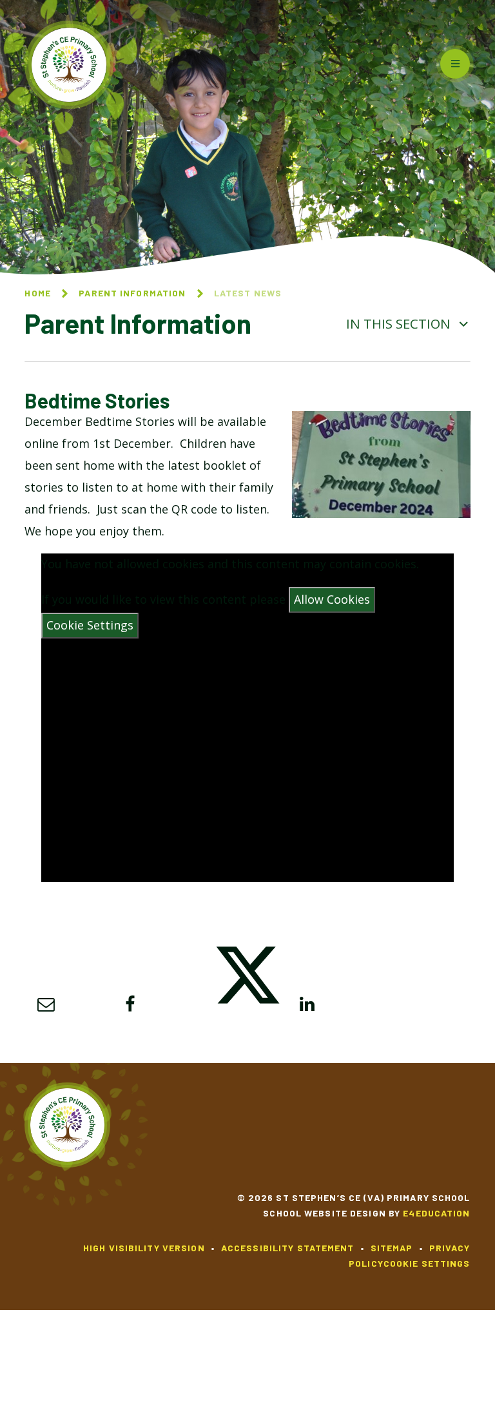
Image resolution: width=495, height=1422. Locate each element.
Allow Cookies (332, 599)
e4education (436, 1212)
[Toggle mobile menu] (455, 64)
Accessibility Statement (287, 1247)
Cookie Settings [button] (427, 1263)
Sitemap (392, 1247)
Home (37, 292)
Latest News (248, 292)
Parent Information (132, 292)
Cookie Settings (89, 625)
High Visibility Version (144, 1247)
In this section (400, 323)
